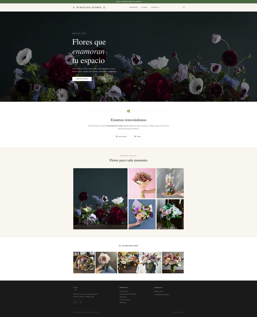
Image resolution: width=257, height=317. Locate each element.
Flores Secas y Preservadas (128, 294)
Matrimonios (123, 297)
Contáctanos (82, 78)
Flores (144, 7)
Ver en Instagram (105, 79)
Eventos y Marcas (125, 299)
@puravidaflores (130, 246)
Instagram (122, 136)
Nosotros (134, 7)
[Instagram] (184, 7)
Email (139, 136)
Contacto (155, 7)
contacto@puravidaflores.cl (162, 294)
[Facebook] (80, 302)
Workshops (123, 302)
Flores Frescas (124, 291)
